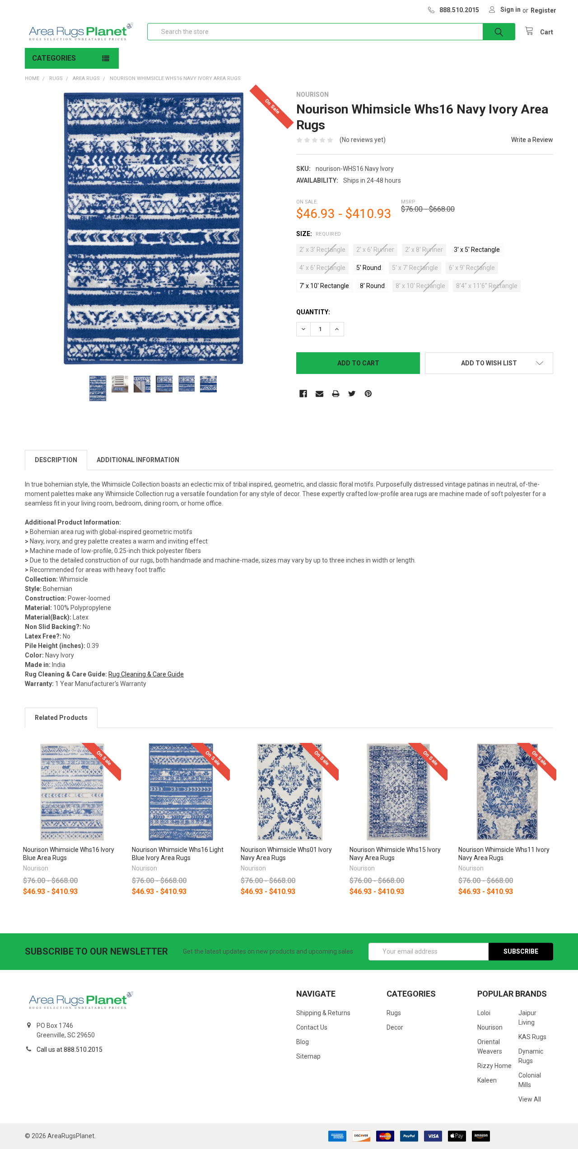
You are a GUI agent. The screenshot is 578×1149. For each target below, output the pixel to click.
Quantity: (313, 312)
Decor (395, 1027)
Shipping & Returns (323, 1013)
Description (56, 459)
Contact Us (311, 1027)
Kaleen (487, 1080)
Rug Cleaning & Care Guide (146, 674)
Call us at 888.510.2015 (70, 1049)
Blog (302, 1041)
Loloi (483, 1013)
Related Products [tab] (61, 717)
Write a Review (532, 139)
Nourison (490, 1027)
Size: (318, 233)
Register (543, 10)
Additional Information (138, 459)
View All (529, 1099)
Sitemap (308, 1056)
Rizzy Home (494, 1065)
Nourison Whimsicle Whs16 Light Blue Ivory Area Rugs (178, 853)
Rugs (394, 1013)
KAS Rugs (532, 1036)
